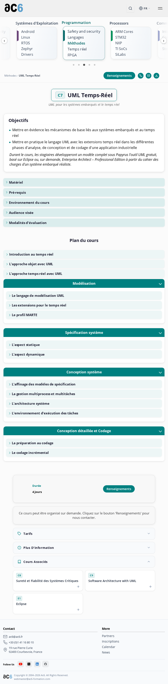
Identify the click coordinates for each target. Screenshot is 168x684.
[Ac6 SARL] (7, 677)
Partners (108, 636)
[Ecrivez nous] (148, 76)
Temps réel (77, 49)
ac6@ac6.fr (16, 637)
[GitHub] (45, 664)
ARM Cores (124, 31)
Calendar (108, 647)
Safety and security (84, 31)
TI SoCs (121, 48)
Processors (119, 23)
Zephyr (27, 48)
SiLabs (120, 54)
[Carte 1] (73, 64)
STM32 (120, 37)
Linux (25, 37)
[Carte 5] (94, 64)
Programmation (76, 22)
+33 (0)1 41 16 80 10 (21, 642)
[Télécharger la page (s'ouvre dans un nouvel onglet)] (156, 76)
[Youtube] (20, 664)
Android (28, 31)
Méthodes (76, 43)
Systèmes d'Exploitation (37, 23)
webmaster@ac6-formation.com (32, 678)
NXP (118, 43)
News (106, 652)
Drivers (27, 54)
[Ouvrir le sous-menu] (160, 8)
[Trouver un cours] (130, 8)
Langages (76, 37)
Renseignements (119, 75)
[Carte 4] (89, 64)
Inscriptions (110, 641)
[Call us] (141, 76)
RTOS (25, 43)
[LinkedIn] (37, 664)
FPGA (72, 54)
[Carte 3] (84, 64)
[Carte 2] (78, 64)
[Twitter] (29, 664)
